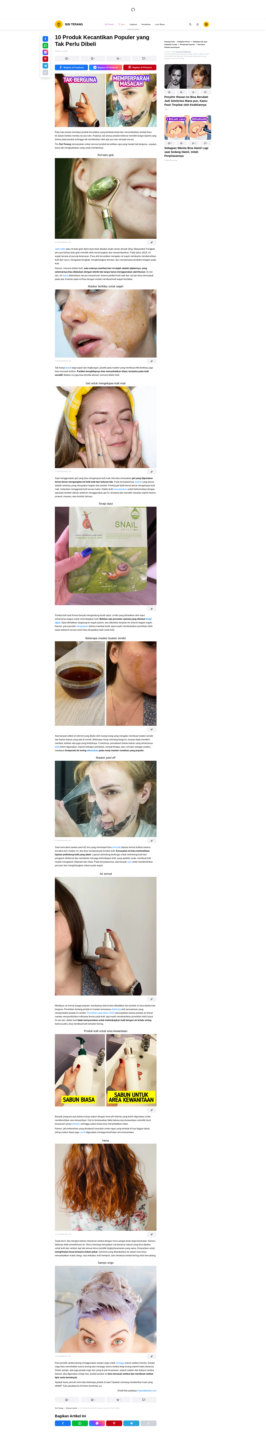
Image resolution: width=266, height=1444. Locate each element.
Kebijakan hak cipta (200, 42)
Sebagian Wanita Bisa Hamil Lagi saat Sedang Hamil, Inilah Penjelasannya (186, 151)
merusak (116, 847)
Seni (166, 109)
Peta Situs (201, 44)
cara (129, 862)
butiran (138, 482)
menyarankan (120, 489)
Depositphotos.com (147, 1390)
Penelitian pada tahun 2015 (100, 1013)
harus (65, 275)
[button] (169, 92)
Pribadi (111, 24)
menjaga (120, 1363)
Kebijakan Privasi (183, 42)
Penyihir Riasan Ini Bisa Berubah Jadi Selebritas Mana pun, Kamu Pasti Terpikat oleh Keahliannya (186, 100)
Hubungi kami (169, 42)
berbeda (75, 1124)
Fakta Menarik (170, 160)
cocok (83, 1132)
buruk (68, 368)
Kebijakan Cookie (170, 44)
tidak (57, 747)
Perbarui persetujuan (172, 47)
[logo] (69, 24)
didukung (116, 1009)
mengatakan (82, 626)
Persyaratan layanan (187, 44)
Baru (123, 24)
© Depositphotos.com (63, 242)
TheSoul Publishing (183, 52)
